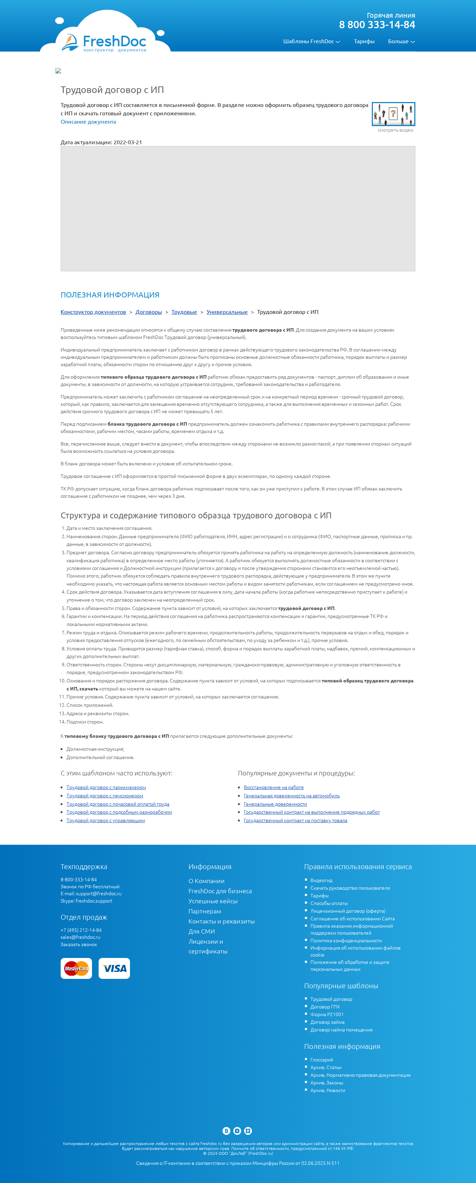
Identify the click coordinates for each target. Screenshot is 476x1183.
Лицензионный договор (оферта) (347, 910)
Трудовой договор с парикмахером (106, 786)
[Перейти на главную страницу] (104, 42)
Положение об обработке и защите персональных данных (350, 965)
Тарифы (364, 40)
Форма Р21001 (327, 1014)
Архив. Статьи (325, 1067)
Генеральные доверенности (275, 803)
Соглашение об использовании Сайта (352, 918)
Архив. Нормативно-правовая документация (360, 1074)
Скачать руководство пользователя (350, 887)
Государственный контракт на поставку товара (295, 820)
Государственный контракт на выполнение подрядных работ (312, 811)
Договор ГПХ (325, 1006)
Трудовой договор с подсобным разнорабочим (119, 811)
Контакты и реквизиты (222, 921)
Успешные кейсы (213, 901)
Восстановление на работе (274, 786)
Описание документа (88, 121)
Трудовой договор (331, 998)
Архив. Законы (326, 1082)
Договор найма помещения (341, 1029)
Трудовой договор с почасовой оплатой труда (118, 803)
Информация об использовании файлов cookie (355, 951)
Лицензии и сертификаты (208, 946)
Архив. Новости (327, 1090)
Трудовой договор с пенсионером (105, 795)
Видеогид (321, 879)
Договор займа (327, 1021)
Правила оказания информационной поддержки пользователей (351, 929)
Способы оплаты (329, 902)
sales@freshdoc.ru (80, 936)
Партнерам (205, 911)
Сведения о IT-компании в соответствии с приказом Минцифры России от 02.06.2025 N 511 (238, 1163)
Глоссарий (321, 1059)
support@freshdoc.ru (99, 893)
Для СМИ (202, 931)
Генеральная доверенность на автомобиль (292, 795)
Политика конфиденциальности (346, 940)
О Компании (207, 880)
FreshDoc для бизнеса (220, 891)
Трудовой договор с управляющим (106, 820)
